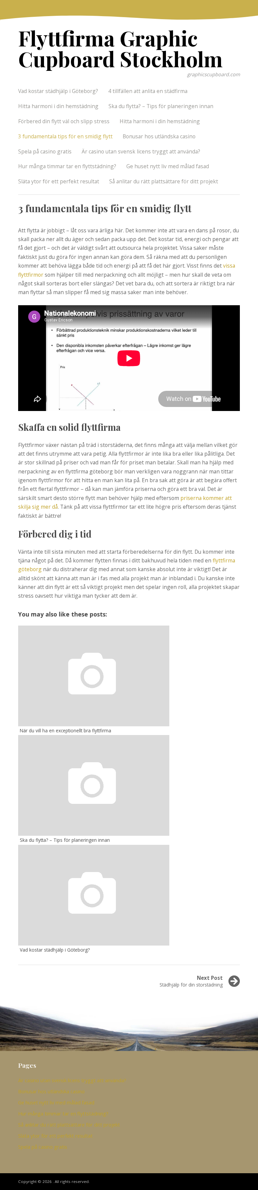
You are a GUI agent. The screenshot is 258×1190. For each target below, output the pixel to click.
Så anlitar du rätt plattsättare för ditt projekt (163, 181)
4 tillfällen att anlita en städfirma (147, 91)
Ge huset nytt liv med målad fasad (167, 166)
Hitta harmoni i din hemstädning (58, 106)
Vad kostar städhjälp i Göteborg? (58, 91)
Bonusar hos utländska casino (159, 136)
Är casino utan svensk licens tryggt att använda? (141, 151)
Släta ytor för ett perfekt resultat (58, 181)
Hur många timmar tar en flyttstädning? (67, 166)
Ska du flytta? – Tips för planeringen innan (161, 106)
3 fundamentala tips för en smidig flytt (65, 136)
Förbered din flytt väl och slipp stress (64, 121)
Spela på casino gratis (45, 151)
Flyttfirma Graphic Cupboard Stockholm (120, 48)
